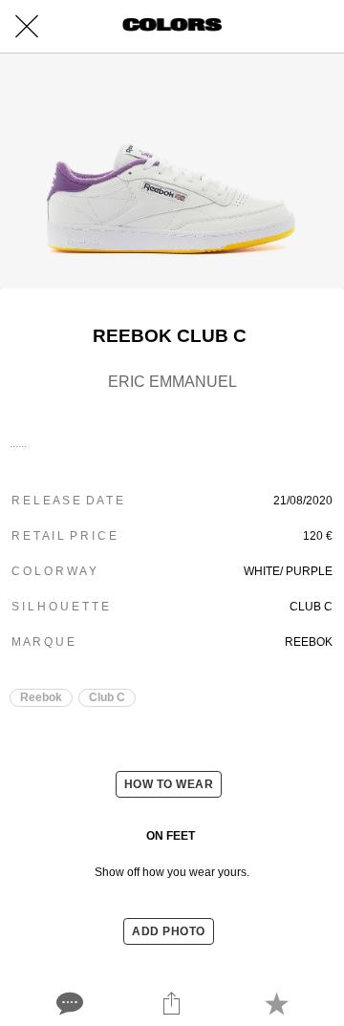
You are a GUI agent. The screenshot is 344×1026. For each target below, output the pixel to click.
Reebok (41, 697)
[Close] (26, 26)
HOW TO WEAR (169, 784)
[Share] (172, 1003)
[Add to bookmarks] (276, 1003)
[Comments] (68, 1003)
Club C (107, 697)
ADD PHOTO (168, 931)
